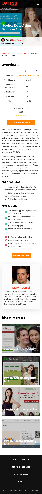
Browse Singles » (21, 256)
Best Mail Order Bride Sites (18, 53)
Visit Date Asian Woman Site (21, 122)
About (21, 481)
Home (4, 53)
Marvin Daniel (16, 40)
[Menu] (38, 3)
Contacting (21, 474)
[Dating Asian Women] (14, 4)
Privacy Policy (21, 460)
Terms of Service (21, 467)
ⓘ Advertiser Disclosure (32, 71)
